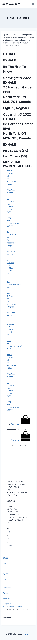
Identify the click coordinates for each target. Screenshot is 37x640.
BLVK (9, 218)
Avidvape (10, 201)
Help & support (9, 607)
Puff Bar (10, 207)
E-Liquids (10, 184)
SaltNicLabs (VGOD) (15, 223)
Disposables (11, 182)
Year (8, 542)
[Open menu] (33, 3)
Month (9, 535)
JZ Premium (11, 173)
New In (9, 171)
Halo (8, 221)
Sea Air (9, 209)
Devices (10, 193)
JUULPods (11, 190)
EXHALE (9, 54)
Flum (8, 204)
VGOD (9, 212)
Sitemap (28, 634)
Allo (8, 199)
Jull (8, 176)
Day (8, 528)
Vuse (9, 179)
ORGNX (10, 226)
